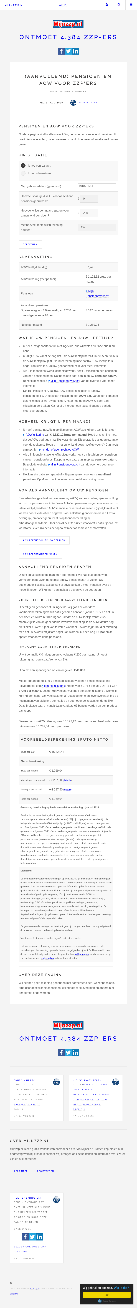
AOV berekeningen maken (40, 554)
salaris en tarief (27, 1104)
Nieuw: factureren (87, 1080)
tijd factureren (82, 954)
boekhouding (47, 958)
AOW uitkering (35, 434)
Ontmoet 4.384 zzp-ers (68, 37)
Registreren (45, 1171)
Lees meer (21, 1171)
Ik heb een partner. (39, 165)
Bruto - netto (24, 1080)
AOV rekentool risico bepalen (44, 540)
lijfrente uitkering (54, 685)
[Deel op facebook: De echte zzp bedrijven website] (61, 53)
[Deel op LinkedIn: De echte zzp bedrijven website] (75, 53)
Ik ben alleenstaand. (40, 173)
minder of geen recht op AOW (60, 449)
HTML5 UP (35, 1289)
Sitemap (14, 1294)
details (67, 780)
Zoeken (119, 5)
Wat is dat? (121, 1287)
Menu (131, 5)
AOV (63, 5)
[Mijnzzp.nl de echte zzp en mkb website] (68, 24)
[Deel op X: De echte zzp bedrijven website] (68, 53)
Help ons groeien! (28, 1198)
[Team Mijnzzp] (56, 1082)
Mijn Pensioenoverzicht (65, 380)
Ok (107, 1295)
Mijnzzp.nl (15, 5)
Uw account (106, 5)
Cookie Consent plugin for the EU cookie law (107, 1301)
